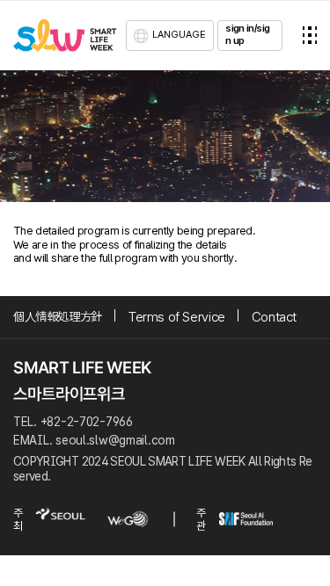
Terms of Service (176, 316)
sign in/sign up (247, 34)
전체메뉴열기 (310, 35)
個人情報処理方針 (57, 316)
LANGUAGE (179, 34)
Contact (274, 316)
